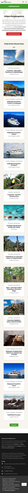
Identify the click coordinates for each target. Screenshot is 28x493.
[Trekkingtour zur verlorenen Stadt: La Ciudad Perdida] (14, 250)
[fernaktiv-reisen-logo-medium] (6, 2)
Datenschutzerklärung (10, 490)
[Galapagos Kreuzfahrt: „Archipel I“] (14, 157)
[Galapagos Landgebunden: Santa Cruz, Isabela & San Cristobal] (14, 345)
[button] (23, 2)
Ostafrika (16, 444)
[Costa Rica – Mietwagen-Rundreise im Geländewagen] (14, 64)
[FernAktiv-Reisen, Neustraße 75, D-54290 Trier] (3, 463)
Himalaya (19, 446)
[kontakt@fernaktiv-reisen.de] (3, 473)
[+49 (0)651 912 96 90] (3, 471)
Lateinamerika (10, 446)
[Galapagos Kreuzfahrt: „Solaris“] (14, 126)
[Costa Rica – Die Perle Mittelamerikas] (14, 188)
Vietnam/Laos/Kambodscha (8, 447)
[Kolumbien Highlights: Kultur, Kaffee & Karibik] (14, 313)
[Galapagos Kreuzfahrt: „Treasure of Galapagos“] (14, 95)
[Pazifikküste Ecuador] (14, 407)
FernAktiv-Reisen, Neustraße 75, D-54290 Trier (14, 463)
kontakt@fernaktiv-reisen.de (10, 473)
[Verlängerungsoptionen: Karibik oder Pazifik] (14, 219)
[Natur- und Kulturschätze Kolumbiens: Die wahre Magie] (14, 281)
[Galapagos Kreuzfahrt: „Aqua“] (14, 377)
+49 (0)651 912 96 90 (8, 471)
